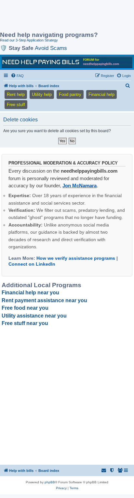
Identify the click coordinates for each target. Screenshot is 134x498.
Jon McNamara (79, 185)
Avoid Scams (51, 48)
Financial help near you (30, 292)
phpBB (50, 482)
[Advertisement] (52, 16)
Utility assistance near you (34, 316)
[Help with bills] (67, 62)
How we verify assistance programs (75, 258)
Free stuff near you (25, 323)
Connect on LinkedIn (31, 264)
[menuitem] (17, 76)
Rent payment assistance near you (44, 300)
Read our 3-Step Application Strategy (29, 40)
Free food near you (25, 308)
